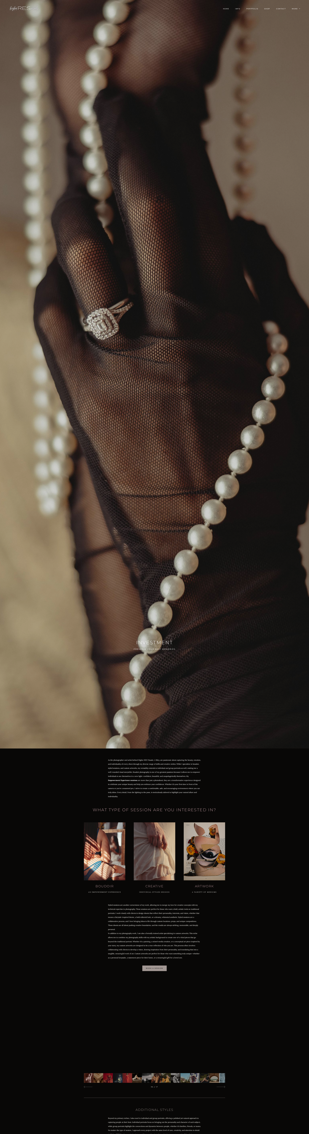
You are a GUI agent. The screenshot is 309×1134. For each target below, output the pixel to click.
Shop (267, 9)
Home (226, 9)
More (295, 9)
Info (237, 9)
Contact (281, 9)
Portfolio (252, 9)
